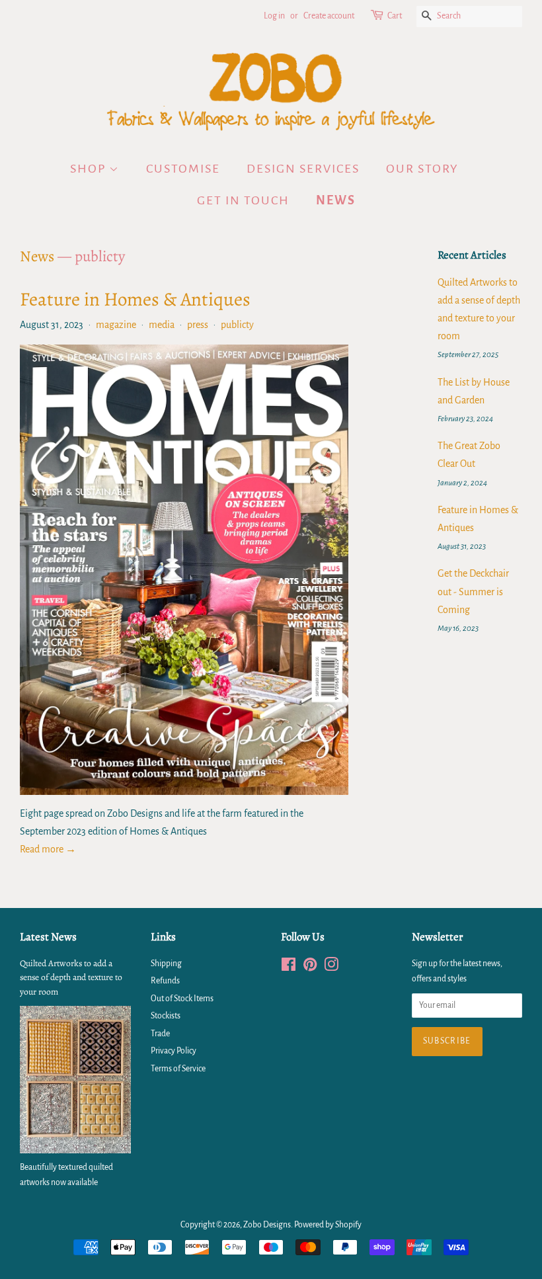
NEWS (336, 200)
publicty (237, 324)
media (161, 324)
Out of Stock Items (182, 998)
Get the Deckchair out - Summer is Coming (473, 591)
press (197, 324)
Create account (328, 16)
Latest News (48, 936)
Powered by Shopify (328, 1224)
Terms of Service (178, 1068)
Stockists (165, 1015)
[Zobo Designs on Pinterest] (310, 967)
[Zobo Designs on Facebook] (288, 967)
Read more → (48, 849)
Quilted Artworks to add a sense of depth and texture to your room (71, 978)
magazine (116, 324)
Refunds (165, 980)
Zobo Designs (267, 1224)
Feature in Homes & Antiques (135, 299)
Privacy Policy (173, 1050)
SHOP (89, 168)
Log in (274, 16)
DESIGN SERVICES (303, 168)
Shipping (166, 963)
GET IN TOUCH (243, 200)
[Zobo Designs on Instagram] (331, 967)
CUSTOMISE (183, 168)
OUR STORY (422, 168)
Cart (394, 16)
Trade (160, 1033)
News (37, 256)
